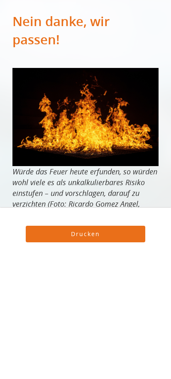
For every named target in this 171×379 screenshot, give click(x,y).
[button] (85, 234)
